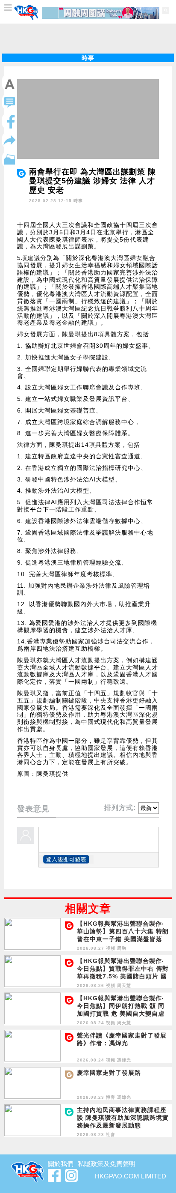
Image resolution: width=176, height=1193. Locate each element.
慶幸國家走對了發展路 (109, 1072)
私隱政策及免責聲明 (106, 1163)
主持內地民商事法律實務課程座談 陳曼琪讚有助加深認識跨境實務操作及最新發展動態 (123, 1117)
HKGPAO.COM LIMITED (130, 1176)
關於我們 (60, 1163)
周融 (121, 948)
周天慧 (124, 985)
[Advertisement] (88, 38)
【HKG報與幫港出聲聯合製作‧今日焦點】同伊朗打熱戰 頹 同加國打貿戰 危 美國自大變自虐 (120, 1006)
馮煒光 (124, 1060)
